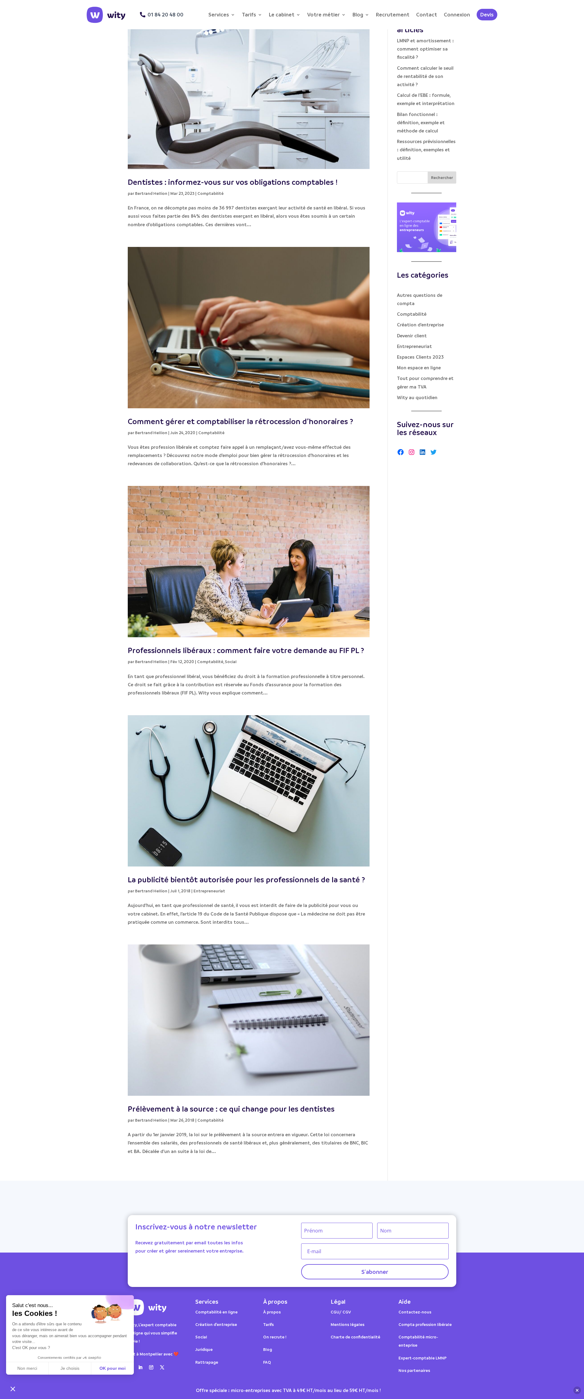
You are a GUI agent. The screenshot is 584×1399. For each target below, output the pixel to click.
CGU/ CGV (341, 1311)
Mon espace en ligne (419, 367)
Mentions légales (347, 1324)
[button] (12, 1388)
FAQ (267, 1362)
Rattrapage (207, 1362)
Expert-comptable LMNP (422, 1357)
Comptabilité (210, 193)
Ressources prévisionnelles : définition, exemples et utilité (426, 149)
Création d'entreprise (420, 325)
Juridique (204, 1349)
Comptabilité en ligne (216, 1311)
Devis (487, 14)
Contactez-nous (414, 1311)
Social (231, 661)
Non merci (27, 1368)
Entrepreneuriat (209, 890)
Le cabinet (281, 14)
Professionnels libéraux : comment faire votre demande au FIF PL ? (246, 650)
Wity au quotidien (417, 397)
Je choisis (70, 1368)
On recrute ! (275, 1336)
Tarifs (249, 14)
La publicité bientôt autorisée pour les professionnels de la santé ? (246, 879)
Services (218, 14)
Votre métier (323, 14)
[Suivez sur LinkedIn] (140, 1367)
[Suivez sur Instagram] (151, 1367)
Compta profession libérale (425, 1324)
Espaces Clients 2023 (420, 357)
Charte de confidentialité (355, 1336)
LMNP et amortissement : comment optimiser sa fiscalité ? (425, 48)
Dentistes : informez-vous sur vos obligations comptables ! (233, 182)
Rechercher (442, 177)
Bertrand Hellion (151, 193)
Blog (358, 14)
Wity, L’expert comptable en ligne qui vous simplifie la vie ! (152, 1333)
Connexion (457, 14)
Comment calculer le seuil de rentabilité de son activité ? (425, 76)
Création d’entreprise (216, 1324)
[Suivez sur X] (162, 1367)
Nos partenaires (414, 1370)
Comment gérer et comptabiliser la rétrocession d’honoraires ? (240, 421)
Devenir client (412, 335)
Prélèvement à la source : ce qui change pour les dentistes (231, 1108)
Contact (426, 14)
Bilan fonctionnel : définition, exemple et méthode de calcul (421, 122)
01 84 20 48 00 (165, 14)
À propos (272, 1311)
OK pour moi (112, 1368)
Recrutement (392, 14)
